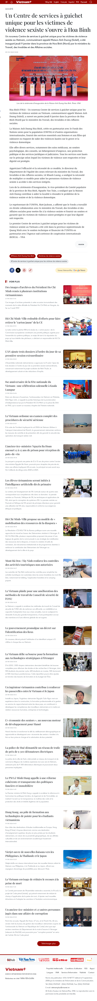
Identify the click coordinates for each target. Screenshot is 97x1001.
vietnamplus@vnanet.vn (60, 987)
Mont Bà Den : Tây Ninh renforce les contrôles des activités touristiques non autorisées (32, 562)
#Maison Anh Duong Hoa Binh (22, 256)
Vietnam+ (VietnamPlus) (24, 2)
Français (64, 2)
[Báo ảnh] (65, 959)
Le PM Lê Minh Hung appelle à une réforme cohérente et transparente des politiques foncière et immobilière (30, 781)
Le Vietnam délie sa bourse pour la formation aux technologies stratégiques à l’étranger (31, 656)
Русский (84, 2)
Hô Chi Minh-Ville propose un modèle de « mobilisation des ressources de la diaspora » (31, 521)
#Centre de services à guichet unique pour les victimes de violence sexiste (39, 261)
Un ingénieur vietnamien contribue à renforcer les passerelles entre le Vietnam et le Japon (32, 689)
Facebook (11, 270)
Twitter (18, 270)
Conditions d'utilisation (73, 968)
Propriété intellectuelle (54, 968)
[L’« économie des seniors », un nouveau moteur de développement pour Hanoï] (77, 727)
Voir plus (14, 281)
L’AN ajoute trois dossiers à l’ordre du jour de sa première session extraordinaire (33, 353)
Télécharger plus (48, 943)
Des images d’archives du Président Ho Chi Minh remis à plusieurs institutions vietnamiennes (30, 291)
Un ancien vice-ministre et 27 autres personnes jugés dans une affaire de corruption (32, 911)
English (56, 2)
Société (9, 9)
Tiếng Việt (48, 2)
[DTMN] (48, 959)
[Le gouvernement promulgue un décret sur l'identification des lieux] (77, 635)
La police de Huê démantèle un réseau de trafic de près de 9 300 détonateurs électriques (32, 749)
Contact (91, 972)
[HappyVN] (81, 959)
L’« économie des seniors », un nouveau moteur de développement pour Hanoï (33, 722)
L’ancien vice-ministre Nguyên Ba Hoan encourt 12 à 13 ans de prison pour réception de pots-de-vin (32, 450)
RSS (85, 968)
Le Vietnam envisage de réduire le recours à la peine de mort (32, 881)
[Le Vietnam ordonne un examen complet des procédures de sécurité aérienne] (77, 423)
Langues (50, 972)
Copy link (30, 270)
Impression (24, 270)
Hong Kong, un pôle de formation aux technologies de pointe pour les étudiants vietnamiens (29, 816)
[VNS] (14, 959)
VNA (57, 972)
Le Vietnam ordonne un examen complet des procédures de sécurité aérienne (31, 418)
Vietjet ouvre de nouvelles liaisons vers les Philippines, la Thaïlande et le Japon (29, 854)
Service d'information (69, 972)
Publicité (83, 972)
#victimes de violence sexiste (49, 256)
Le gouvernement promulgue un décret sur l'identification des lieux (30, 630)
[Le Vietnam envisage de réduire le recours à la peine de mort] (77, 886)
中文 (77, 2)
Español (71, 2)
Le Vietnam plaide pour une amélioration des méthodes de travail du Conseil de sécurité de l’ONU (32, 595)
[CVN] (32, 959)
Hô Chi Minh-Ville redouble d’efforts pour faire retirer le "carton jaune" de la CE (33, 320)
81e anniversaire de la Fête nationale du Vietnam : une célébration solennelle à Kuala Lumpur (31, 385)
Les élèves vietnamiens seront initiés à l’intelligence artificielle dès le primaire (28, 482)
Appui (92, 968)
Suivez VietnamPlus (65, 270)
